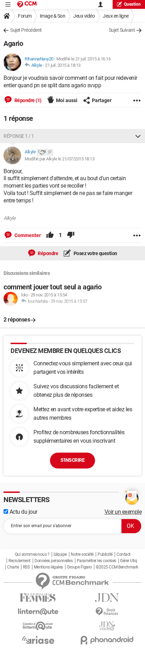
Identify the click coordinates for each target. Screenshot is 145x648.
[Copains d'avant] (38, 626)
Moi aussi (66, 100)
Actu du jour (22, 511)
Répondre (47, 253)
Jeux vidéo (84, 16)
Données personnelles (53, 560)
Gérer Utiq (128, 560)
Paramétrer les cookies (96, 560)
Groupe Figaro (79, 567)
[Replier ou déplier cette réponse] (138, 136)
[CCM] (27, 4)
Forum (25, 16)
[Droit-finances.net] (106, 611)
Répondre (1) (27, 100)
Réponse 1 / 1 (19, 136)
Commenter (27, 235)
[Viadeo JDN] (106, 626)
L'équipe (60, 554)
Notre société (82, 554)
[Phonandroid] (106, 640)
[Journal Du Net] (106, 597)
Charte (13, 567)
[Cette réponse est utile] (50, 235)
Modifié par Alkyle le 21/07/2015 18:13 (59, 158)
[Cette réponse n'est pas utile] (70, 235)
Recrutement (19, 560)
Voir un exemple (123, 511)
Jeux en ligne (116, 16)
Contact (123, 554)
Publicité (105, 554)
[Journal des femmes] (38, 597)
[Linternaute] (38, 611)
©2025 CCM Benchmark (117, 567)
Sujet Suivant (122, 30)
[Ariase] (38, 640)
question (132, 4)
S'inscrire (72, 460)
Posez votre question (94, 253)
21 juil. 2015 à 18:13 (63, 65)
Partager (102, 100)
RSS (26, 567)
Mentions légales (48, 567)
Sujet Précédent (26, 30)
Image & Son (52, 16)
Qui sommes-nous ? (32, 554)
